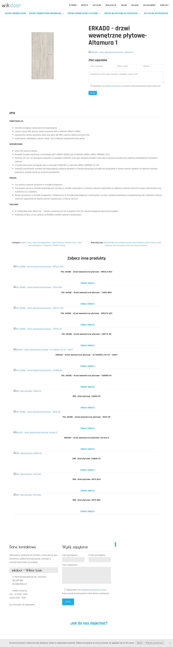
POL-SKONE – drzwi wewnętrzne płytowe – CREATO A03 (86, 313)
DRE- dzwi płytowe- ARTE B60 (86, 500)
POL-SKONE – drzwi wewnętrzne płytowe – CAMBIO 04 (86, 375)
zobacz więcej (87, 283)
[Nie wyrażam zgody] (169, 643)
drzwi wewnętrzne (119, 245)
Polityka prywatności (154, 643)
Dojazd (135, 5)
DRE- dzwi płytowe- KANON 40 (86, 458)
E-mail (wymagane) (97, 555)
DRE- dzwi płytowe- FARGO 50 (86, 396)
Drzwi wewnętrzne (15, 13)
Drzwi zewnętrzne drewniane (45, 13)
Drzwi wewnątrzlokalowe (42, 243)
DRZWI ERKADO (109, 243)
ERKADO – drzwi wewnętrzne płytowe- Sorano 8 (86, 437)
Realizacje (111, 5)
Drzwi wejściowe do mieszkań (120, 13)
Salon (124, 5)
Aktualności (149, 5)
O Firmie (73, 5)
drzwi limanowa (138, 243)
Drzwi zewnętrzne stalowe (83, 13)
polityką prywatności (91, 589)
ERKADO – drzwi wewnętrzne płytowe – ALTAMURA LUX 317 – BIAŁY (86, 354)
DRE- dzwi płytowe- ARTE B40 (87, 479)
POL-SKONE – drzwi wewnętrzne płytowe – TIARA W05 (86, 292)
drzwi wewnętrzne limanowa (137, 245)
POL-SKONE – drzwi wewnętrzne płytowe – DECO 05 (86, 417)
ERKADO (55, 245)
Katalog (97, 5)
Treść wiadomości (69, 565)
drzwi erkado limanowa (123, 243)
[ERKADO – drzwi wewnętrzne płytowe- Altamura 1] (111, 52)
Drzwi (30, 243)
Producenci (47, 245)
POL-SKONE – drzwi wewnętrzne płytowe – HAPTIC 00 (86, 334)
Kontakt (164, 5)
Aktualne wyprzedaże (156, 13)
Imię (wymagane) (69, 555)
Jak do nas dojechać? (88, 623)
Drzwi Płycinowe (58, 243)
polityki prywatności (113, 86)
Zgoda (139, 643)
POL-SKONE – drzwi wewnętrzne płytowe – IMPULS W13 (86, 271)
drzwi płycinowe (151, 243)
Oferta (84, 5)
